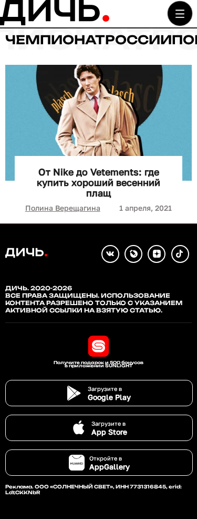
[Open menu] (180, 13)
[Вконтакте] (110, 254)
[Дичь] (54, 23)
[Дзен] (156, 254)
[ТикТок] (180, 254)
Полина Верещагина (62, 207)
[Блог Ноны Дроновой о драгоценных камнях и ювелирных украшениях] (133, 254)
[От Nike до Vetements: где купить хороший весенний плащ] (98, 123)
